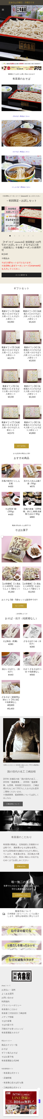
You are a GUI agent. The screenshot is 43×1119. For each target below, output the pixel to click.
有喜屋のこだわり (9, 1009)
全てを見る (21, 446)
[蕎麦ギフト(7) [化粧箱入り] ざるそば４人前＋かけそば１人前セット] (11, 412)
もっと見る (19, 606)
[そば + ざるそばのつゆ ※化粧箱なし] (32, 659)
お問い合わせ (7, 997)
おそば (5, 1049)
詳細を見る (21, 866)
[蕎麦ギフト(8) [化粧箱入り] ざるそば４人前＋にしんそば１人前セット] (32, 412)
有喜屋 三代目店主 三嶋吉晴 (14, 1013)
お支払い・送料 (8, 989)
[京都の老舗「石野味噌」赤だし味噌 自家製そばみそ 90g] (32, 499)
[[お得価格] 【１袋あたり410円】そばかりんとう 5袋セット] (31, 573)
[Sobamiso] (21, 68)
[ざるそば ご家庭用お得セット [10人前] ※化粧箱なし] (11, 687)
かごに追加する (21, 275)
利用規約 (5, 1001)
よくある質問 (7, 993)
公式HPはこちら (21, 895)
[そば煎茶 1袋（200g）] (11, 499)
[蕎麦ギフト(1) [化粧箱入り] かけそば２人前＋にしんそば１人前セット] (11, 301)
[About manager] (21, 33)
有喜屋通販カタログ (10, 1032)
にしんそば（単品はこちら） (21, 187)
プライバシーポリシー (11, 1005)
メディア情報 (7, 1017)
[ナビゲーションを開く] (3, 9)
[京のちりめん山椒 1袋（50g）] (32, 471)
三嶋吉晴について (13, 804)
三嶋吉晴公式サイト (12, 1087)
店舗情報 (7, 1077)
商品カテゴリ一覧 (9, 1045)
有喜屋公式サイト (11, 1073)
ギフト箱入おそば (9, 1052)
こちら (8, 797)
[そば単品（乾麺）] (11, 631)
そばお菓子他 (7, 1056)
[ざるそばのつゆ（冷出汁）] (32, 631)
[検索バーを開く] (34, 9)
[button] (27, 58)
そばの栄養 (6, 1021)
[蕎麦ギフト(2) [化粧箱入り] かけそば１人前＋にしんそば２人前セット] (32, 301)
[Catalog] (21, 959)
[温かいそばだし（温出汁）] (11, 659)
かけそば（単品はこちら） (21, 152)
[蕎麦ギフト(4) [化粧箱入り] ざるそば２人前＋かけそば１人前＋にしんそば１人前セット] (32, 337)
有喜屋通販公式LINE (10, 1060)
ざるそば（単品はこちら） (21, 116)
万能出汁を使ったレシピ (12, 1028)
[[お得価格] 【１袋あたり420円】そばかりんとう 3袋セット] (11, 573)
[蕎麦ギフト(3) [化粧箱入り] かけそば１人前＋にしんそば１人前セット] (11, 337)
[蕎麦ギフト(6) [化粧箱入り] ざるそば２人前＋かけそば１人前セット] (32, 376)
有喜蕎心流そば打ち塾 (13, 1082)
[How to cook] (21, 931)
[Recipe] (21, 945)
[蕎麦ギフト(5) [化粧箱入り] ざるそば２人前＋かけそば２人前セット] (11, 376)
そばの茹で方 (7, 1024)
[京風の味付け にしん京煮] (11, 471)
